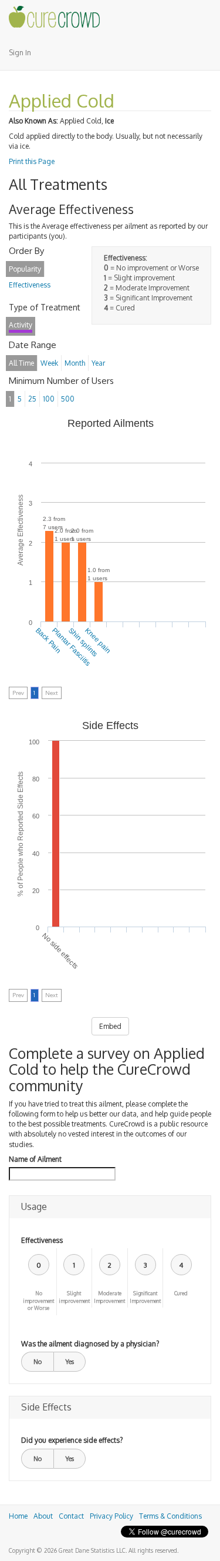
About (43, 1516)
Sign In (20, 52)
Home (18, 1516)
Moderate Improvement (109, 1297)
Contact (71, 1516)
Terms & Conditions (170, 1516)
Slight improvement (74, 1297)
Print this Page (32, 161)
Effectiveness (42, 1240)
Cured (181, 1293)
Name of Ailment (35, 1159)
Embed (110, 1026)
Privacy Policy (111, 1516)
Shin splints (83, 642)
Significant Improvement (145, 1297)
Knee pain (97, 640)
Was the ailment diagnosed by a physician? (90, 1343)
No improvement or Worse (38, 1301)
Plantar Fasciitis (71, 647)
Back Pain (48, 640)
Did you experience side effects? (72, 1440)
